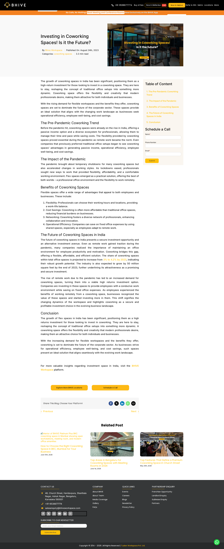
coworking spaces (63, 54)
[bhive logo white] (16, 2)
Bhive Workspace (53, 50)
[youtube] (59, 514)
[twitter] (49, 514)
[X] (116, 403)
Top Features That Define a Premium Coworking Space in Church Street (161, 461)
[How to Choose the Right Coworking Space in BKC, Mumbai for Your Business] (62, 433)
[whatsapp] (70, 514)
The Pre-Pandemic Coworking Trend (162, 93)
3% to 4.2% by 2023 (115, 259)
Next (133, 411)
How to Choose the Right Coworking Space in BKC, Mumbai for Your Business (62, 448)
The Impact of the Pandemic (162, 101)
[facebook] (43, 514)
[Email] (133, 403)
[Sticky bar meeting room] (112, 11)
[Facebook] (111, 403)
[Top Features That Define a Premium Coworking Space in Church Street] (161, 433)
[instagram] (54, 514)
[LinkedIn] (122, 403)
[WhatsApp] (128, 403)
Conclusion (154, 122)
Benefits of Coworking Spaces (164, 107)
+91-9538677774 (53, 503)
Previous (48, 411)
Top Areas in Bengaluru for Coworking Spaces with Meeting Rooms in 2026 (108, 462)
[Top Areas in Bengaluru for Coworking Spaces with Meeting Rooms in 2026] (112, 433)
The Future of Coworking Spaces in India (159, 114)
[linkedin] (65, 514)
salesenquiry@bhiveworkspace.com (62, 508)
